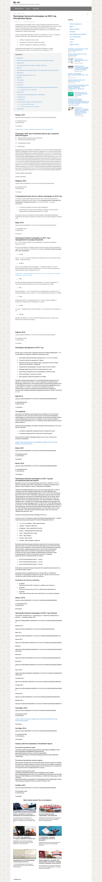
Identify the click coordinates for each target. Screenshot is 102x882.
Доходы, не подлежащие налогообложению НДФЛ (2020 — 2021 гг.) (78, 75)
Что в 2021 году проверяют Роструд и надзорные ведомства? (24, 837)
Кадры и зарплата (75, 29)
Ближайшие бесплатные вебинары (28, 89)
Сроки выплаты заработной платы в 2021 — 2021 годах (82, 60)
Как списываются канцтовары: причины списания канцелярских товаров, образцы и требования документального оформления (78, 86)
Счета (71, 42)
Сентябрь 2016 (21, 97)
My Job (16, 2)
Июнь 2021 (20, 82)
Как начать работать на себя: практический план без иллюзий (81, 94)
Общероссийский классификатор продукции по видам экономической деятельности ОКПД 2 (81, 67)
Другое (72, 26)
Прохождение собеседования (78, 34)
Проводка (72, 31)
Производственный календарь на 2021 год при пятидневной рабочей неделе (37, 87)
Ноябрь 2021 (20, 109)
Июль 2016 (20, 85)
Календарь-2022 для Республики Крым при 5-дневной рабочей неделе (35, 60)
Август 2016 (20, 92)
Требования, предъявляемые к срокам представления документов (78, 49)
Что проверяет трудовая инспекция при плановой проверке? (47, 838)
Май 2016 (19, 77)
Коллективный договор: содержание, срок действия (48, 814)
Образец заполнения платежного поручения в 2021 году (76, 80)
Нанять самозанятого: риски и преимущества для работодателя (24, 814)
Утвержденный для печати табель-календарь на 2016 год (32, 65)
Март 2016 (19, 67)
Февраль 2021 (20, 63)
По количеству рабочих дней (27, 104)
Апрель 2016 (20, 72)
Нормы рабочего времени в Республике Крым (29, 102)
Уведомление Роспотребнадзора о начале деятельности (24, 861)
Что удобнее (20, 80)
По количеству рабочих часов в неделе (29, 106)
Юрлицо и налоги (31, 21)
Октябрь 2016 (20, 99)
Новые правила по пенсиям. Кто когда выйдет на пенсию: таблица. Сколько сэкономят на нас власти (50, 861)
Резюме (72, 39)
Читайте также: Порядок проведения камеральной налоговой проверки (34, 129)
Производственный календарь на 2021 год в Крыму (31, 94)
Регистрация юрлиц (75, 36)
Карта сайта (36, 8)
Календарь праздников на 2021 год (26, 75)
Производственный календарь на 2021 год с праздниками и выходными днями (37, 70)
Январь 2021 (20, 58)
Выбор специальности (76, 24)
